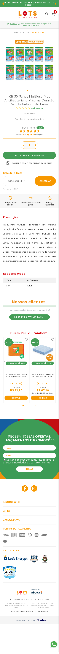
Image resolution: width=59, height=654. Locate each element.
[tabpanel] (29, 62)
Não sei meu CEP (10, 189)
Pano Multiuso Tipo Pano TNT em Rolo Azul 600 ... (43, 375)
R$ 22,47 (31, 135)
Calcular (45, 181)
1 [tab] (27, 90)
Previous (3, 4)
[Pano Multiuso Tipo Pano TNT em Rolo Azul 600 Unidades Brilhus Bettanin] (42, 350)
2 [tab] (31, 90)
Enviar (29, 469)
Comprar (29, 155)
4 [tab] (35, 405)
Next (56, 4)
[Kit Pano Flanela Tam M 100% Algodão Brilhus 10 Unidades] (16, 350)
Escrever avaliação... (29, 317)
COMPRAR (16, 398)
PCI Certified (34, 559)
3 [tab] (31, 405)
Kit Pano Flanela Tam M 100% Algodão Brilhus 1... (16, 375)
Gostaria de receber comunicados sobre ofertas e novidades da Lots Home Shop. (28, 461)
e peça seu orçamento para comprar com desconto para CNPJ (30, 25)
